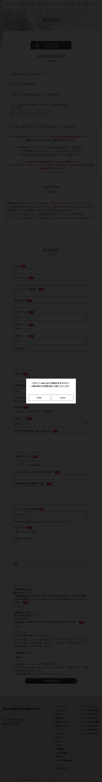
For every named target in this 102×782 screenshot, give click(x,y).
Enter (39, 398)
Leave (63, 398)
